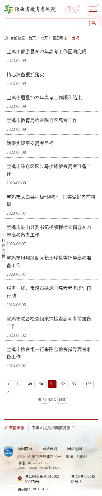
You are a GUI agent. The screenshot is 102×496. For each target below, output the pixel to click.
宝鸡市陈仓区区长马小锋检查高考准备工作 (49, 170)
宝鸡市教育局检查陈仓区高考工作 (42, 120)
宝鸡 (75, 38)
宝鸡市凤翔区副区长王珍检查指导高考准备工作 (49, 261)
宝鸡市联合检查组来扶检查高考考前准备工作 (49, 322)
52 (63, 384)
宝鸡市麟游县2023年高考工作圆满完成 (47, 51)
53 (74, 384)
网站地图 (74, 449)
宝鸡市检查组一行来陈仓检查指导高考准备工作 (49, 353)
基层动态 (60, 38)
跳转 (62, 400)
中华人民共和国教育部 (51, 428)
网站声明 (49, 449)
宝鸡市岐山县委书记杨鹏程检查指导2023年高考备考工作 (49, 231)
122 (88, 384)
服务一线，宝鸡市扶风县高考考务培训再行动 (49, 292)
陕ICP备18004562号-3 (83, 479)
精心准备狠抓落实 (25, 74)
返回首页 (25, 449)
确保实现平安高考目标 (30, 143)
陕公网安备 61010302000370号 (42, 479)
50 (41, 384)
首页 (32, 38)
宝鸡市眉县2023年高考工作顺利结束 (44, 97)
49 (30, 384)
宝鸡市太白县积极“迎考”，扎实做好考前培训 (51, 201)
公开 (44, 38)
